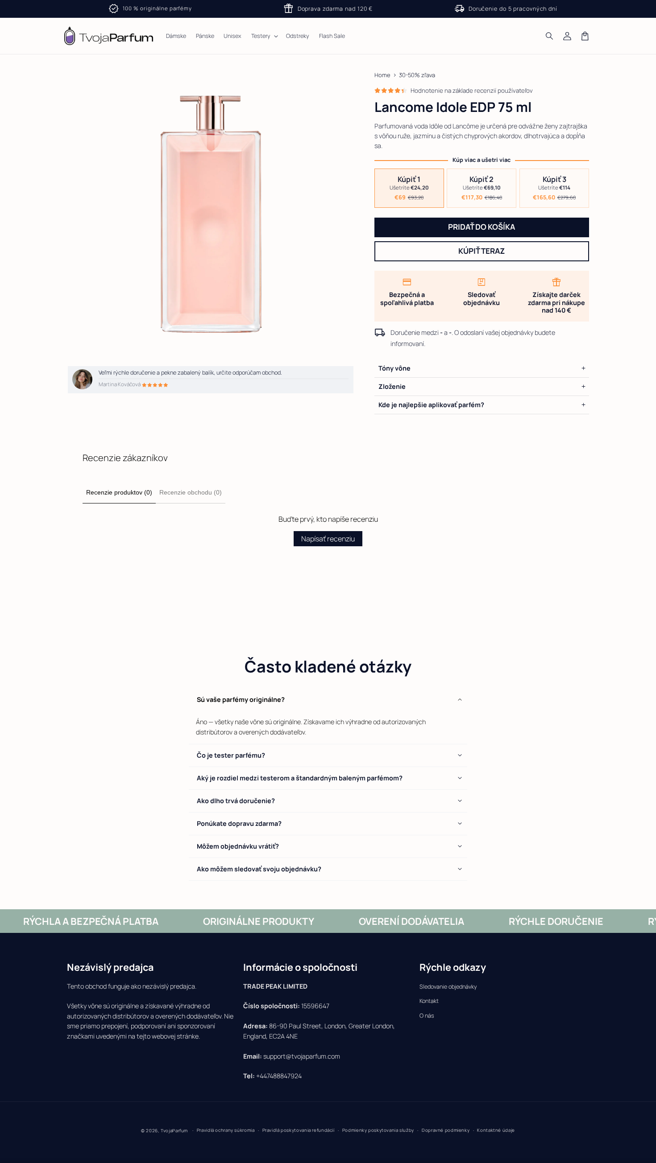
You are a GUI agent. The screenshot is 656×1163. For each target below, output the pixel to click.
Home (382, 75)
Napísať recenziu (328, 539)
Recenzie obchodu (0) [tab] (190, 492)
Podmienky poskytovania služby (378, 1130)
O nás (426, 1015)
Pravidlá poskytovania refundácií (298, 1130)
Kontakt (429, 1001)
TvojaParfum (174, 1130)
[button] (550, 36)
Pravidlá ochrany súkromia (226, 1130)
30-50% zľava (417, 75)
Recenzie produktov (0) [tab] (119, 492)
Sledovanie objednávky (448, 986)
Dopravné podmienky (445, 1130)
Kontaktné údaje (496, 1130)
